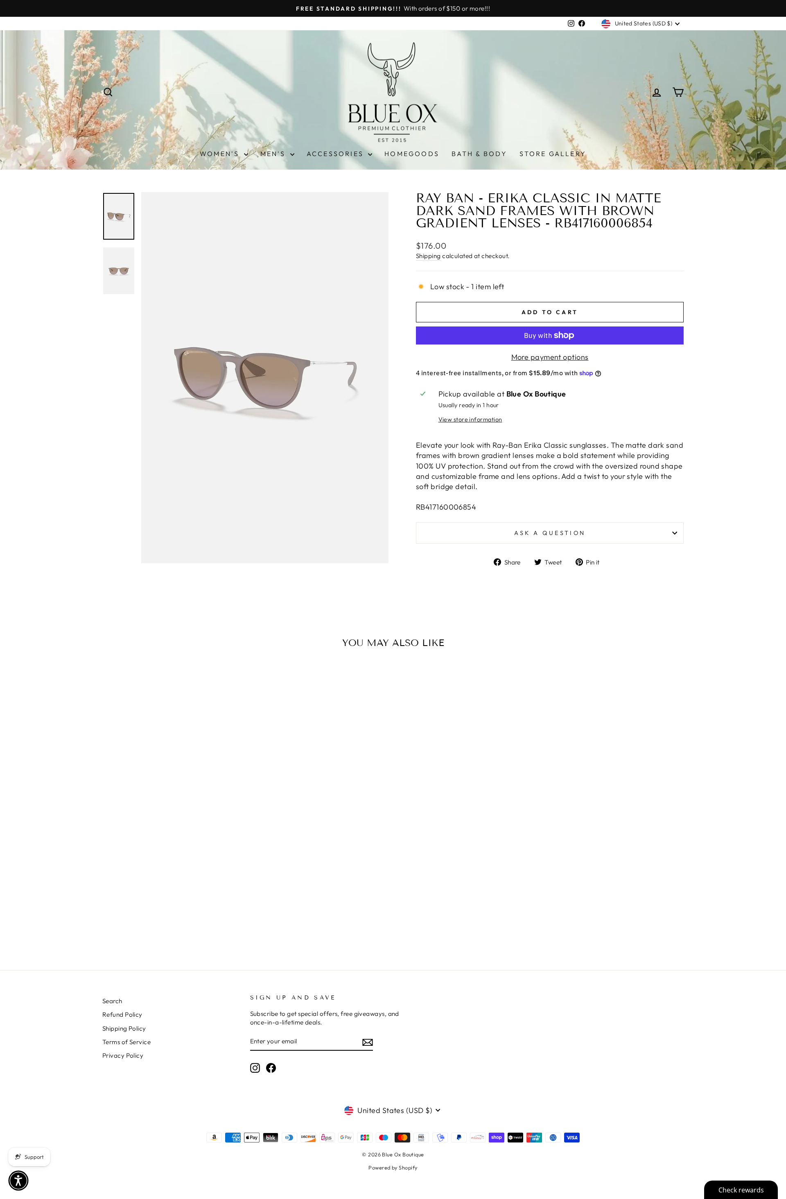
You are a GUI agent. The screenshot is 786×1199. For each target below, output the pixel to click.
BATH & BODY (479, 154)
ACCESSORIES (336, 154)
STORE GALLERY (552, 154)
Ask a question (549, 533)
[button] (18, 1180)
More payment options (550, 357)
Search (112, 1001)
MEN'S (274, 154)
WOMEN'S (221, 154)
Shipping (428, 256)
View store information (470, 419)
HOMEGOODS (411, 154)
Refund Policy (122, 1014)
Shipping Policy (124, 1028)
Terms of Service (126, 1042)
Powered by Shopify (392, 1167)
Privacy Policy (122, 1055)
